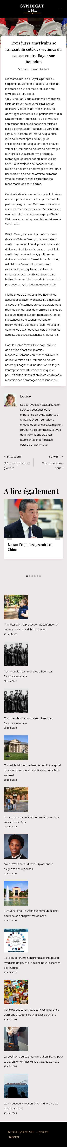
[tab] (27, 576)
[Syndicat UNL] (33, 9)
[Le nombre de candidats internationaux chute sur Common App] (33, 799)
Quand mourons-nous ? (52, 462)
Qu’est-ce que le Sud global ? (17, 462)
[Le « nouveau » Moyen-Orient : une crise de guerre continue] (33, 1086)
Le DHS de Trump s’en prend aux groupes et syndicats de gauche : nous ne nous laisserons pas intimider (32, 962)
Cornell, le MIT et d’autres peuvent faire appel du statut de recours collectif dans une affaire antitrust (32, 770)
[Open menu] (60, 8)
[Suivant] (57, 536)
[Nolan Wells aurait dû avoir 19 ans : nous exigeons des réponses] (33, 846)
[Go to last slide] (9, 536)
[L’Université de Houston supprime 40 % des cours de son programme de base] (33, 893)
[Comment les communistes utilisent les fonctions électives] (33, 654)
